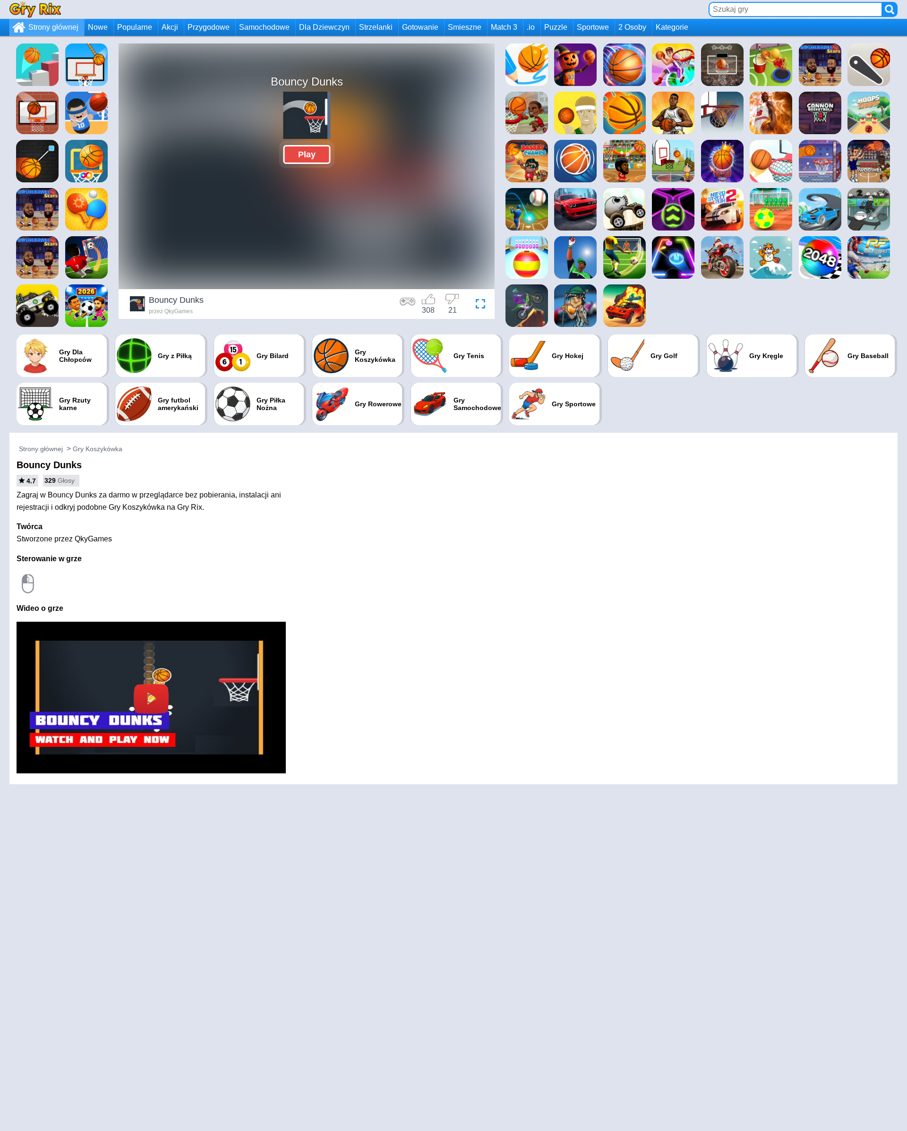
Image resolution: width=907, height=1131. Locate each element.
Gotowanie (420, 27)
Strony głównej (53, 27)
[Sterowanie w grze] (408, 305)
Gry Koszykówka (97, 449)
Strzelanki (376, 27)
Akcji (170, 27)
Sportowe (593, 27)
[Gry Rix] (35, 9)
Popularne (134, 27)
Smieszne (464, 27)
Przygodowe (209, 27)
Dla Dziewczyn (324, 27)
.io (531, 27)
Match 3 (504, 27)
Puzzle (555, 27)
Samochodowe (264, 27)
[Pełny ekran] (478, 305)
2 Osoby (632, 27)
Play (307, 154)
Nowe (98, 27)
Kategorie (672, 27)
